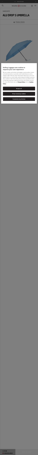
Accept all (19, 88)
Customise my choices (19, 99)
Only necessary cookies (19, 93)
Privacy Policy (21, 82)
